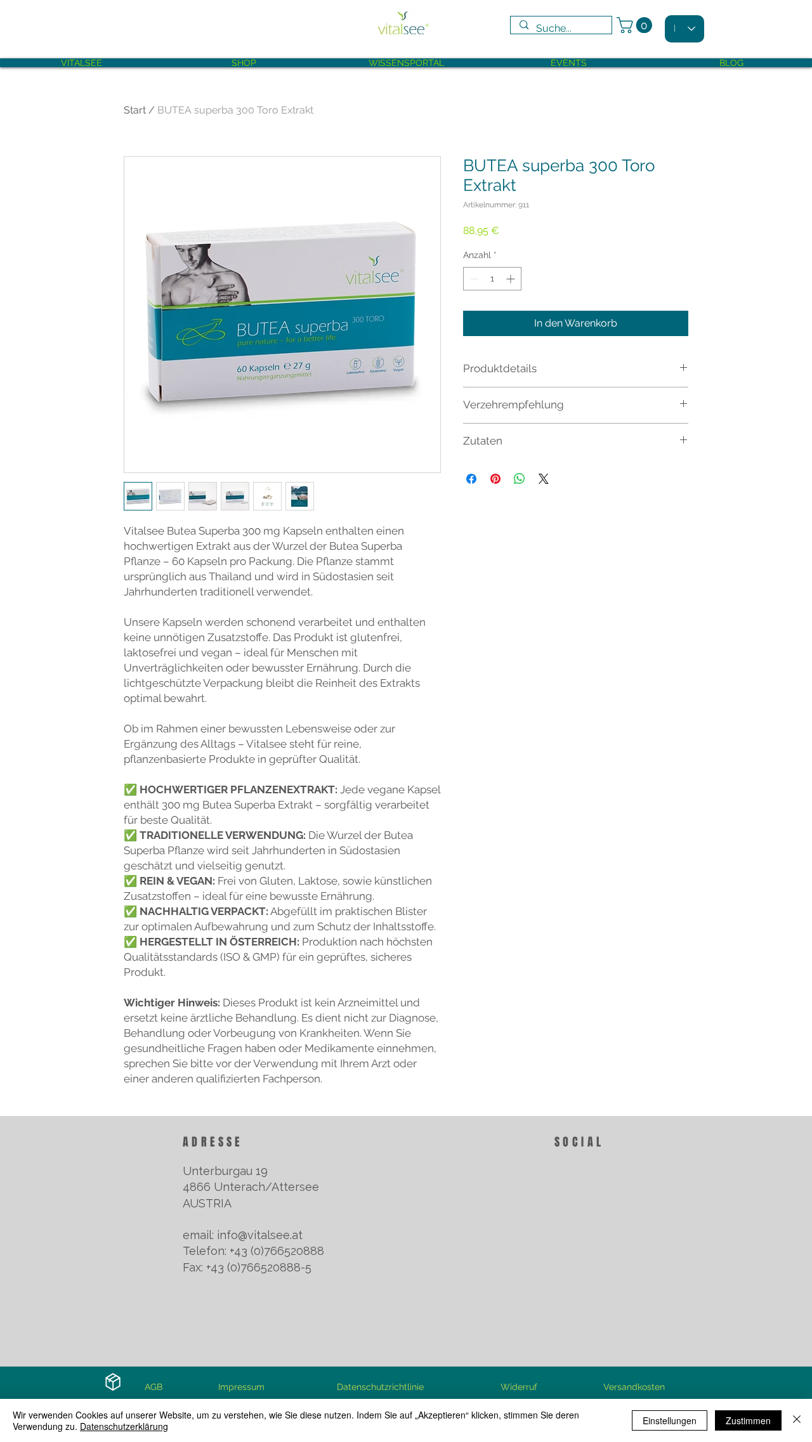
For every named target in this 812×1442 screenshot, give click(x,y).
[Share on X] (543, 478)
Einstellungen (670, 1420)
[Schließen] (796, 1420)
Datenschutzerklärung (124, 1426)
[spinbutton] (492, 279)
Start (135, 110)
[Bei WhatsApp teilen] (519, 478)
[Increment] (512, 279)
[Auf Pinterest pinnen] (495, 478)
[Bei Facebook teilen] (471, 478)
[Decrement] (473, 279)
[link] (636, 25)
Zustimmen (748, 1420)
